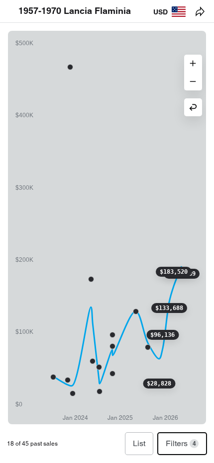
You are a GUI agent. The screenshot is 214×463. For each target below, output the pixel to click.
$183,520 (174, 271)
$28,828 (159, 383)
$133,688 (169, 308)
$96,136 (162, 334)
